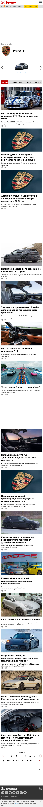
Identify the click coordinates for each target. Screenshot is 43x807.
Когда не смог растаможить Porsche (20, 619)
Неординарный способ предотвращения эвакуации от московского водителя (17, 498)
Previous (2, 68)
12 (17, 760)
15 (31, 760)
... (35, 760)
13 (21, 760)
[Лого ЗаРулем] (8, 2)
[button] (41, 802)
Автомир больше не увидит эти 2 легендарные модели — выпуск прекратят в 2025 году (19, 198)
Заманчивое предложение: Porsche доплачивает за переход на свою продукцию (20, 310)
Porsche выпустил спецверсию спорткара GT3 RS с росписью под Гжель (19, 116)
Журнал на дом (31, 6)
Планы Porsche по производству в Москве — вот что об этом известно (20, 698)
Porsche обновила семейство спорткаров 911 (16, 350)
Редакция (4, 796)
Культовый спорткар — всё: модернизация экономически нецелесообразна (16, 581)
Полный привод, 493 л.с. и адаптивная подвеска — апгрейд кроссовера (18, 457)
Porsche (19, 51)
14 (26, 760)
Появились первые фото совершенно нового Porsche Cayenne (21, 270)
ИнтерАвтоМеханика (14, 6)
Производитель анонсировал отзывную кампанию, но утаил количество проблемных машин (18, 157)
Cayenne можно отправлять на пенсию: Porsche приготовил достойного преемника (17, 540)
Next (41, 68)
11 (12, 760)
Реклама (13, 796)
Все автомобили (7, 44)
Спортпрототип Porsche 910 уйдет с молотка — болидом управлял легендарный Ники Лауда (20, 738)
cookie (17, 803)
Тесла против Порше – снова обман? (20, 387)
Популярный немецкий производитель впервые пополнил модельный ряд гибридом (19, 658)
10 (8, 760)
